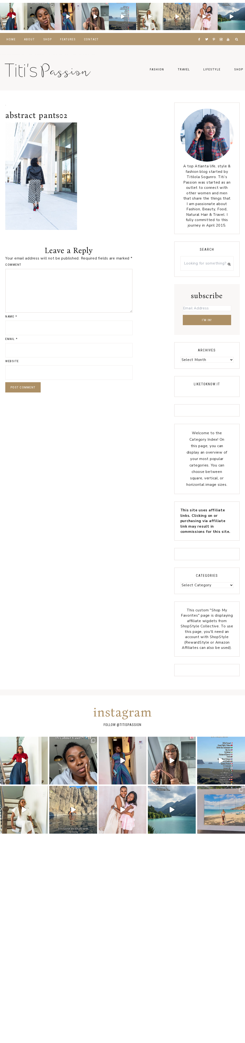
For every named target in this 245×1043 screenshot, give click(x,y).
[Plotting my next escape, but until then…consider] (221, 810)
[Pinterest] (215, 33)
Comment (13, 264)
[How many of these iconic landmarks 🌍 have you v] (122, 16)
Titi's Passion (48, 68)
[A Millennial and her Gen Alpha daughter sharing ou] (204, 16)
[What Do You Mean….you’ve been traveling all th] (41, 16)
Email (11, 339)
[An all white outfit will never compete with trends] (149, 16)
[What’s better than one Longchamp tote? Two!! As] (95, 16)
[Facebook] (200, 33)
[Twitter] (208, 33)
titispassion (130, 725)
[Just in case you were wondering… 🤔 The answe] (231, 16)
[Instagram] (222, 33)
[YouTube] (229, 33)
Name (11, 316)
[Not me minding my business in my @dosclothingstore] (68, 16)
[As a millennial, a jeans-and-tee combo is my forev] (13, 16)
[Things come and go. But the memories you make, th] (177, 16)
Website (12, 361)
